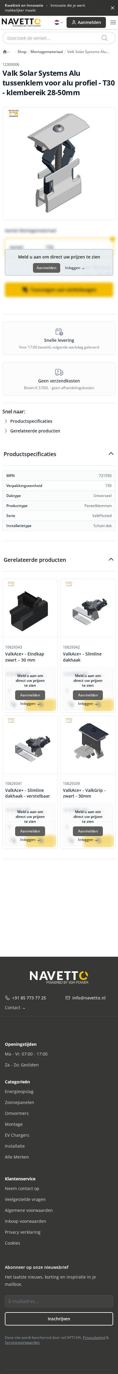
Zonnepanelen (19, 1102)
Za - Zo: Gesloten (22, 1065)
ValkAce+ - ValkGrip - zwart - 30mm (84, 793)
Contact (15, 1007)
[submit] (105, 38)
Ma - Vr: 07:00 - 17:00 (26, 1054)
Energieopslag (19, 1091)
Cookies (12, 1243)
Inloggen (75, 267)
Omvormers (17, 1113)
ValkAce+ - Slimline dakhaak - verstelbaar (27, 793)
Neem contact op (22, 1188)
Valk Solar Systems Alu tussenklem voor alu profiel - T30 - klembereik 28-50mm (91, 51)
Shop (22, 51)
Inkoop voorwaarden (25, 1221)
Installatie (15, 1146)
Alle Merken (17, 1157)
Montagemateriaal (47, 51)
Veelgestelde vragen (25, 1199)
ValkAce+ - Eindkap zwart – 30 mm (24, 656)
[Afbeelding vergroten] (59, 163)
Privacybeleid (94, 1337)
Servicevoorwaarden (22, 1342)
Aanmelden (89, 22)
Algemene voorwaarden (29, 1210)
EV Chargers (17, 1135)
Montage (14, 1124)
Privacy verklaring (23, 1232)
